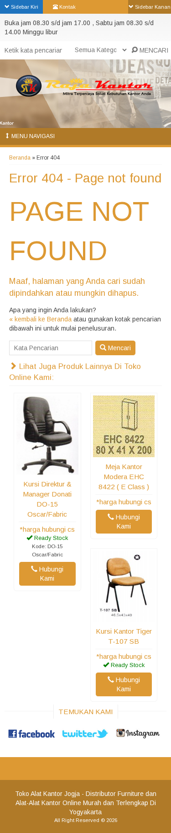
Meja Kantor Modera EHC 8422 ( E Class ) (123, 477)
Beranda (20, 158)
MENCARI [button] (153, 50)
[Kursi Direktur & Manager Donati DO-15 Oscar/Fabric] (47, 470)
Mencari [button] (118, 348)
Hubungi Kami (50, 574)
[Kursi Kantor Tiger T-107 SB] (124, 617)
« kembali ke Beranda (40, 319)
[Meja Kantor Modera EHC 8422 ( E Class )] (124, 452)
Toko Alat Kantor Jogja (47, 793)
